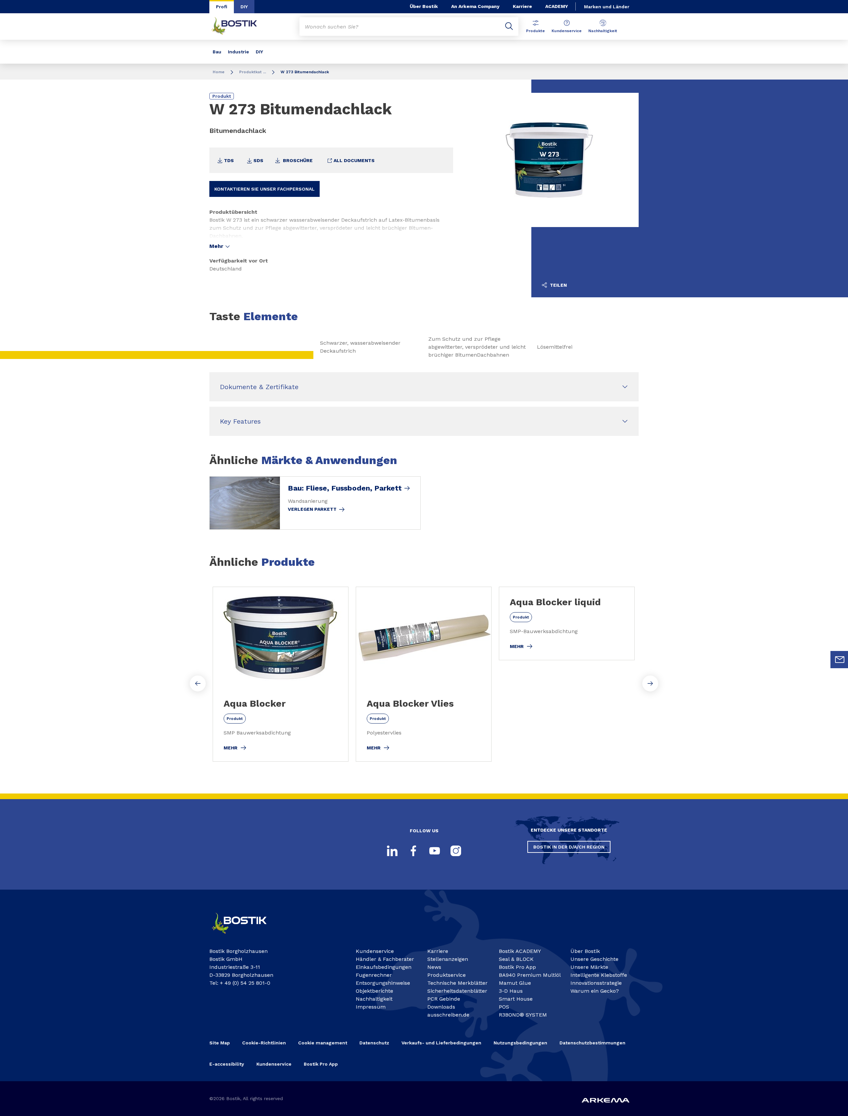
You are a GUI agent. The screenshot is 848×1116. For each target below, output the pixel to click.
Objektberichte (374, 991)
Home (219, 72)
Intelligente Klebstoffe (598, 975)
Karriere (522, 6)
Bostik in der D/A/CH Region (569, 847)
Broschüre (297, 160)
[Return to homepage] (239, 26)
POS (504, 1007)
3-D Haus (511, 991)
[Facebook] (413, 851)
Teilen (558, 285)
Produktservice (446, 975)
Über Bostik (424, 6)
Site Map (219, 1042)
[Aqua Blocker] (280, 674)
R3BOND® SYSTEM (523, 1015)
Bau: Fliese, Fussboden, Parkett (345, 488)
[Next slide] (650, 683)
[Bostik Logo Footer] (245, 936)
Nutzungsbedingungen (520, 1042)
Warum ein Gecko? (594, 991)
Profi (221, 6)
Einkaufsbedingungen (383, 967)
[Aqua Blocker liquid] (566, 623)
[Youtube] (434, 851)
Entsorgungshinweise (383, 983)
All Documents (353, 160)
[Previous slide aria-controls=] (198, 683)
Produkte (535, 31)
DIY (244, 6)
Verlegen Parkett (312, 509)
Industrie (238, 51)
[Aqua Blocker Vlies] (423, 674)
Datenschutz (374, 1042)
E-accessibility (226, 1064)
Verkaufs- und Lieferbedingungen (441, 1042)
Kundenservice (567, 31)
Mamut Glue (515, 983)
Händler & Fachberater (385, 959)
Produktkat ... (252, 72)
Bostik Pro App (517, 967)
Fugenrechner (374, 975)
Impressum (371, 1007)
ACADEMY (556, 6)
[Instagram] (455, 851)
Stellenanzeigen (447, 959)
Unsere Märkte (589, 967)
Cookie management (322, 1042)
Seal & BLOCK (516, 959)
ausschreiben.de (448, 1015)
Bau (217, 51)
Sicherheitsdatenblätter (457, 991)
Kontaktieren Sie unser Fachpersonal (264, 189)
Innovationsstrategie (596, 983)
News (434, 967)
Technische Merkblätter (457, 983)
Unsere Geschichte (594, 959)
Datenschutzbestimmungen (592, 1042)
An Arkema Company (475, 6)
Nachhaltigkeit (602, 31)
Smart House (516, 999)
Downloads (441, 1007)
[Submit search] (509, 26)
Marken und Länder (606, 6)
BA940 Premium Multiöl (530, 975)
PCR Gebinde (443, 999)
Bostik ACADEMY (520, 951)
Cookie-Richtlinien (264, 1042)
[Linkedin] (392, 851)
